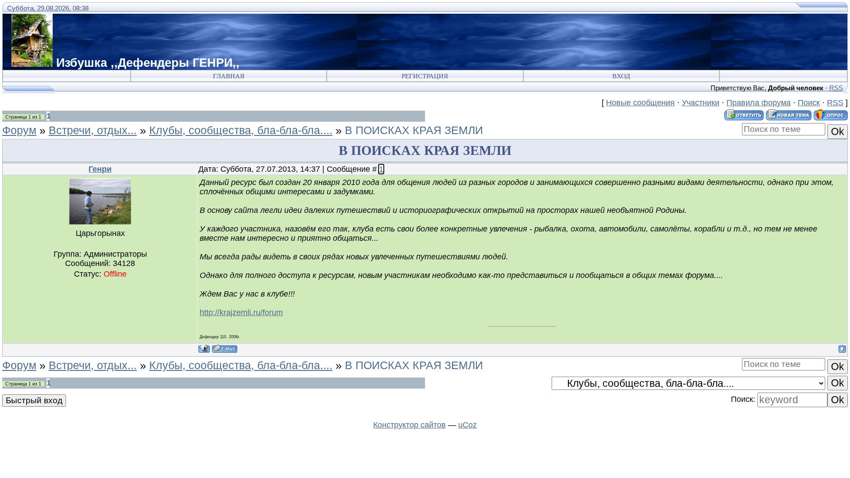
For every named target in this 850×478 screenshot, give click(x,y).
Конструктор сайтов (409, 424)
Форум (19, 130)
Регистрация (425, 76)
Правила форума (758, 102)
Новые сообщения (640, 102)
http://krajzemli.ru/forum (241, 312)
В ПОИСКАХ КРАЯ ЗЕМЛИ (414, 130)
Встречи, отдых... (93, 130)
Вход (621, 76)
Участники (700, 102)
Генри (100, 169)
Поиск (809, 102)
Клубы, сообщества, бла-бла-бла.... (240, 130)
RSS (836, 88)
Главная (228, 76)
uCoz (467, 424)
